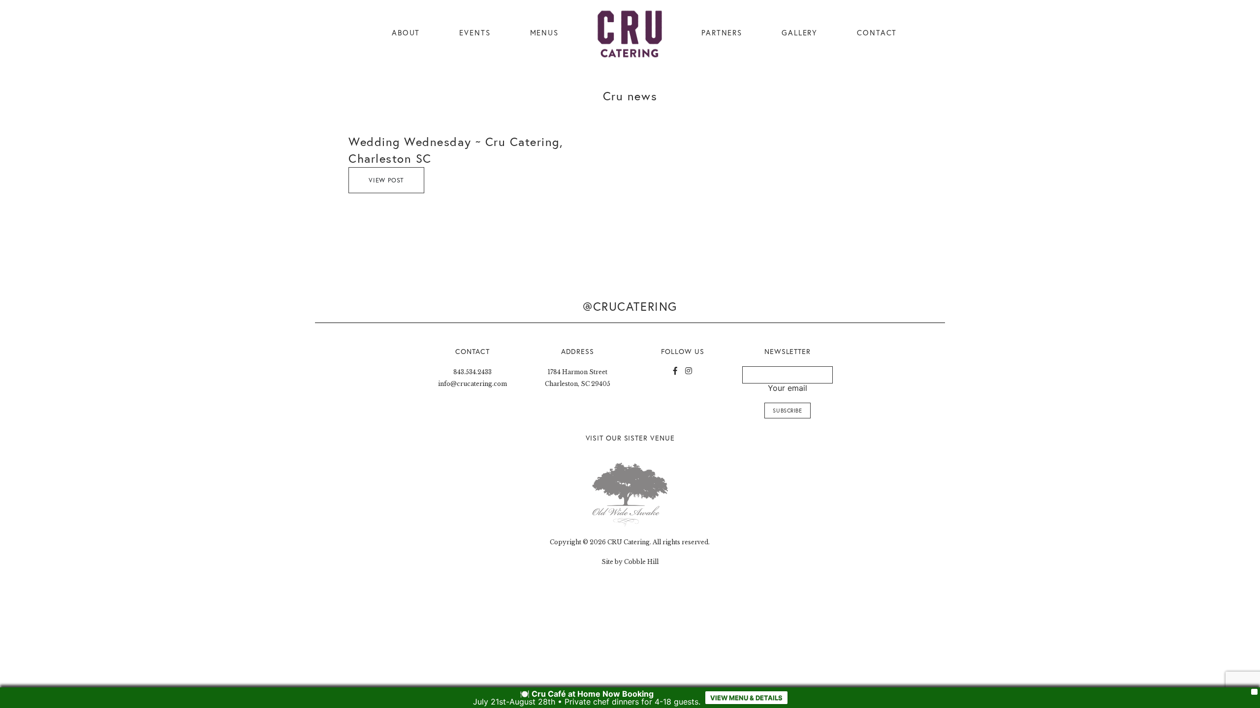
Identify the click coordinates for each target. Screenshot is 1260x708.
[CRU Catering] (630, 34)
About (406, 32)
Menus (544, 32)
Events (474, 32)
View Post (386, 180)
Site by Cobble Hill (630, 561)
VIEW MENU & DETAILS (746, 698)
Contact (877, 32)
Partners (721, 32)
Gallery (800, 32)
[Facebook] (675, 371)
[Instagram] (688, 371)
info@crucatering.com (472, 383)
